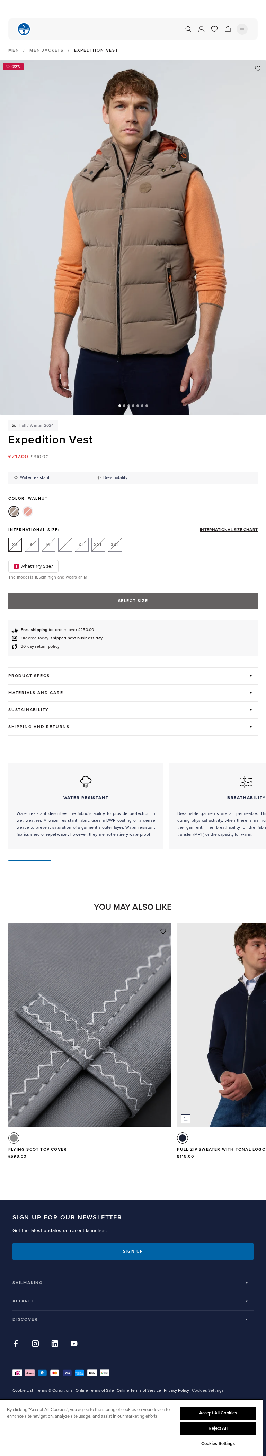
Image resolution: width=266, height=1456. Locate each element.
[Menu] (242, 29)
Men (13, 50)
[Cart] (227, 29)
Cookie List (22, 1390)
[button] (119, 405)
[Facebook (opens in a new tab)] (15, 1343)
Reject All (218, 1428)
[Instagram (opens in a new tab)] (35, 1343)
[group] (89, 1044)
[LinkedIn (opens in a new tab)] (54, 1343)
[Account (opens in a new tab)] (201, 29)
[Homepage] (24, 29)
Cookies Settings (218, 1443)
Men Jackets (46, 50)
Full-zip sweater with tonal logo (221, 1149)
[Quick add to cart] (185, 1118)
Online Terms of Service (139, 1390)
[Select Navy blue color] (182, 1138)
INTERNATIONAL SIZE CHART (229, 530)
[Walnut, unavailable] (13, 511)
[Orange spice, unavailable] (27, 511)
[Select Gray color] (13, 1138)
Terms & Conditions (54, 1390)
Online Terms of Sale (95, 1390)
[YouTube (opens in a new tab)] (74, 1343)
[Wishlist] (214, 29)
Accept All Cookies (218, 1413)
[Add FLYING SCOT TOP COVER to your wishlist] (163, 931)
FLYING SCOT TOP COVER (37, 1149)
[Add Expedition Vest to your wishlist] (258, 68)
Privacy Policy (176, 1390)
